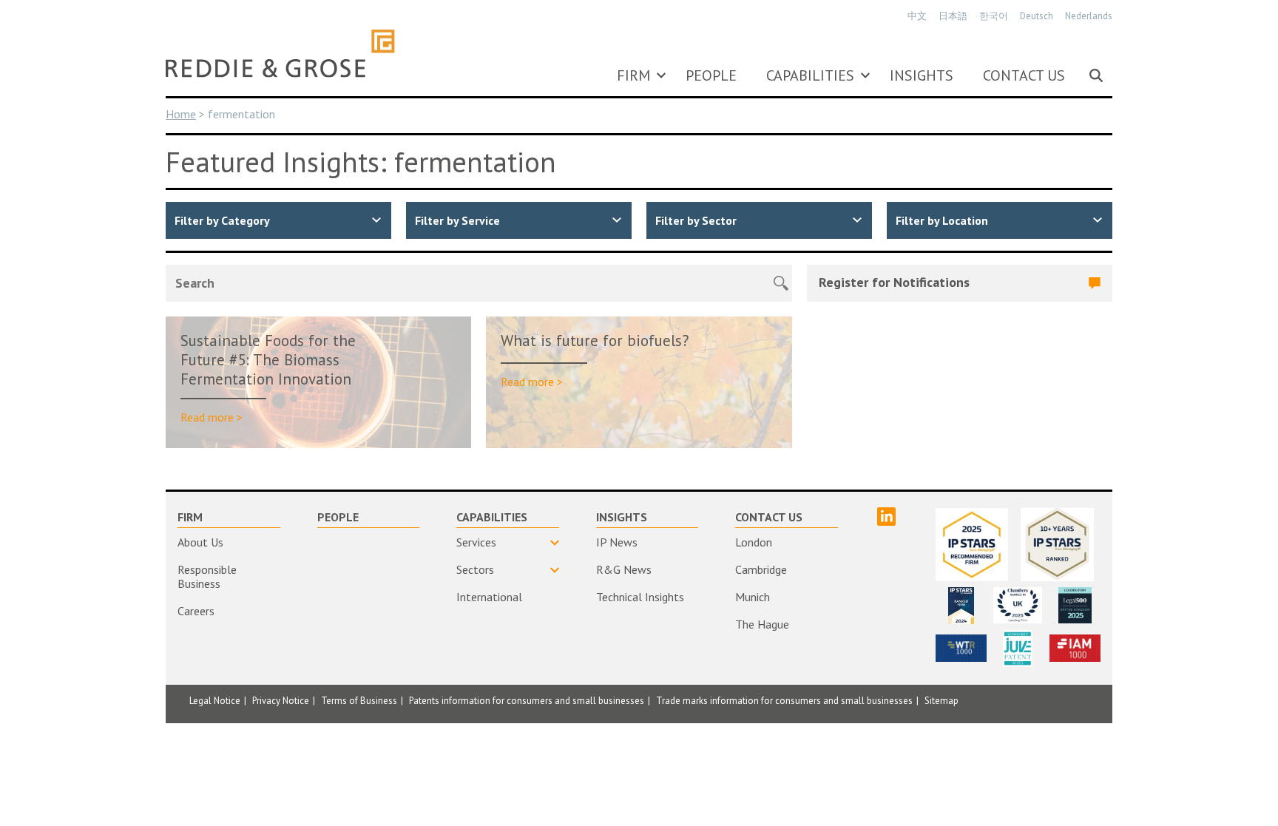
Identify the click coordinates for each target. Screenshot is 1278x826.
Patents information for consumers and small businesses (526, 700)
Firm (633, 75)
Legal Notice (214, 700)
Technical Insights (640, 596)
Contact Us (1024, 75)
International (489, 596)
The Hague (762, 624)
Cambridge (761, 569)
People (711, 75)
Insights (921, 75)
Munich (752, 596)
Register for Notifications (894, 282)
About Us (200, 542)
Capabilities (810, 75)
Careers (196, 610)
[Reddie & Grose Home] (280, 53)
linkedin (886, 516)
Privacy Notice (280, 700)
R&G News (624, 569)
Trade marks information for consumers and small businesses (784, 700)
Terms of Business (359, 700)
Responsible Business (207, 576)
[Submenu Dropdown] (661, 75)
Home (181, 113)
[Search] (1096, 75)
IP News (617, 542)
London (753, 542)
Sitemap (941, 700)
